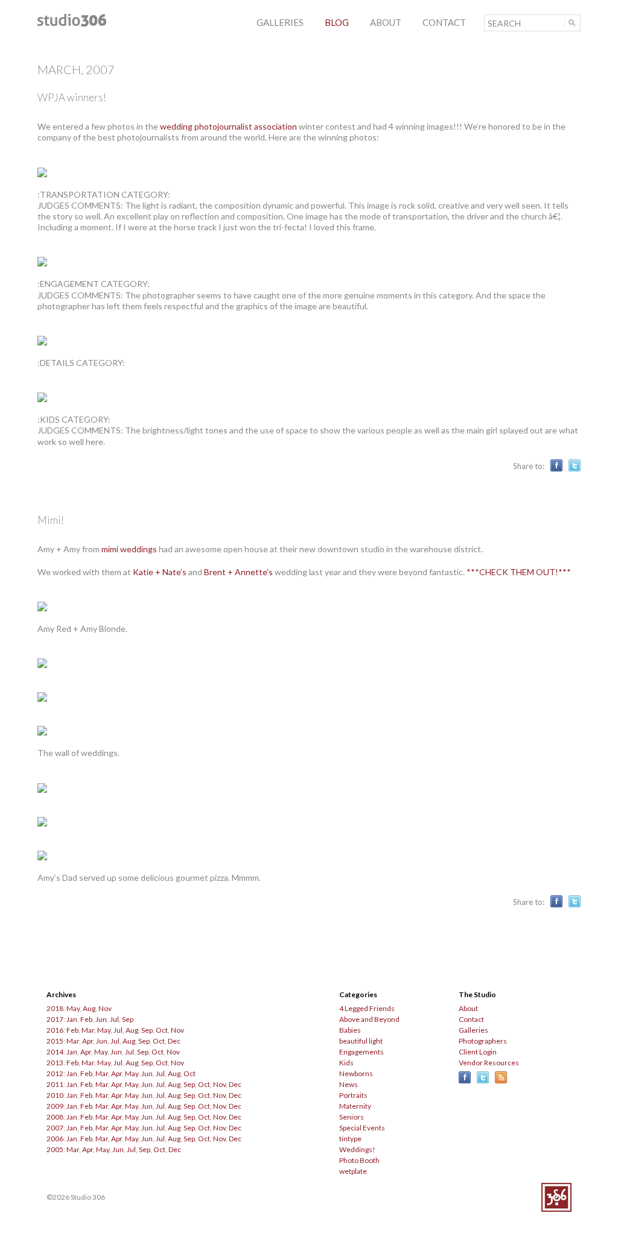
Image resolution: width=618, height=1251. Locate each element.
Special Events (362, 1127)
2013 (54, 1062)
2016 (54, 1030)
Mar (87, 1030)
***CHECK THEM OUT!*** (519, 572)
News (348, 1084)
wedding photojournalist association (228, 126)
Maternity (355, 1106)
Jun (101, 1019)
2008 (54, 1116)
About (468, 1008)
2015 (54, 1040)
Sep (127, 1019)
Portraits (353, 1095)
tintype (350, 1138)
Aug (89, 1008)
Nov (105, 1008)
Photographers (483, 1040)
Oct (162, 1030)
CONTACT (444, 22)
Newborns (356, 1073)
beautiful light (361, 1040)
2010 (54, 1095)
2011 (54, 1084)
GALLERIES (280, 22)
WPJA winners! (71, 97)
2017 (54, 1019)
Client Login (478, 1051)
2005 (54, 1149)
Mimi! (50, 520)
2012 (54, 1073)
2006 (54, 1138)
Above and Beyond (369, 1019)
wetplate (353, 1171)
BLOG (337, 22)
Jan (71, 1019)
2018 (54, 1008)
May (73, 1008)
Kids (346, 1062)
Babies (350, 1030)
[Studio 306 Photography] (71, 23)
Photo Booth (359, 1160)
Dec (174, 1040)
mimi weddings (129, 549)
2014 (54, 1051)
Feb (86, 1019)
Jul (114, 1019)
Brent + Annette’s (238, 572)
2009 (54, 1106)
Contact (471, 1019)
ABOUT (385, 22)
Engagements (361, 1051)
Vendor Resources (489, 1062)
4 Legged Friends (367, 1008)
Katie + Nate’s (159, 572)
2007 (54, 1127)
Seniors (351, 1116)
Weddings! (357, 1149)
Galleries (473, 1030)
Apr (87, 1040)
